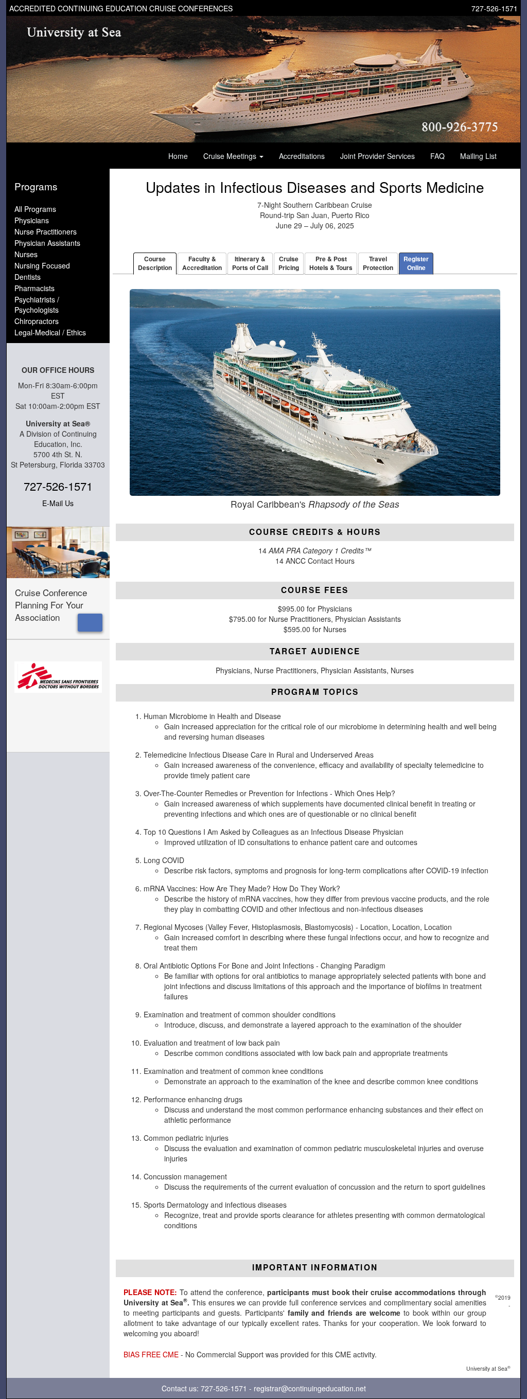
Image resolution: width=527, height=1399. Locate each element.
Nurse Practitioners (45, 231)
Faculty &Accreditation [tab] (202, 263)
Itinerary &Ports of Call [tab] (250, 263)
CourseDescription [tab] (155, 263)
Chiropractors (36, 321)
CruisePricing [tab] (288, 263)
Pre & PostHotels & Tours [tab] (331, 263)
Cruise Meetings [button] (230, 156)
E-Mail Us (58, 503)
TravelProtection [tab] (378, 263)
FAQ (437, 156)
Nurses (26, 254)
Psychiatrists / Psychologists (36, 304)
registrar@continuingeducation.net (310, 1388)
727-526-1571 (494, 8)
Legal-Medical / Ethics (50, 332)
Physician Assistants (47, 243)
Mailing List (478, 156)
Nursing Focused (42, 265)
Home (178, 156)
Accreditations (302, 156)
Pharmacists (34, 288)
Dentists (27, 277)
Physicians (31, 220)
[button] (90, 622)
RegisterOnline (416, 263)
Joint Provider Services (377, 156)
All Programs (35, 209)
